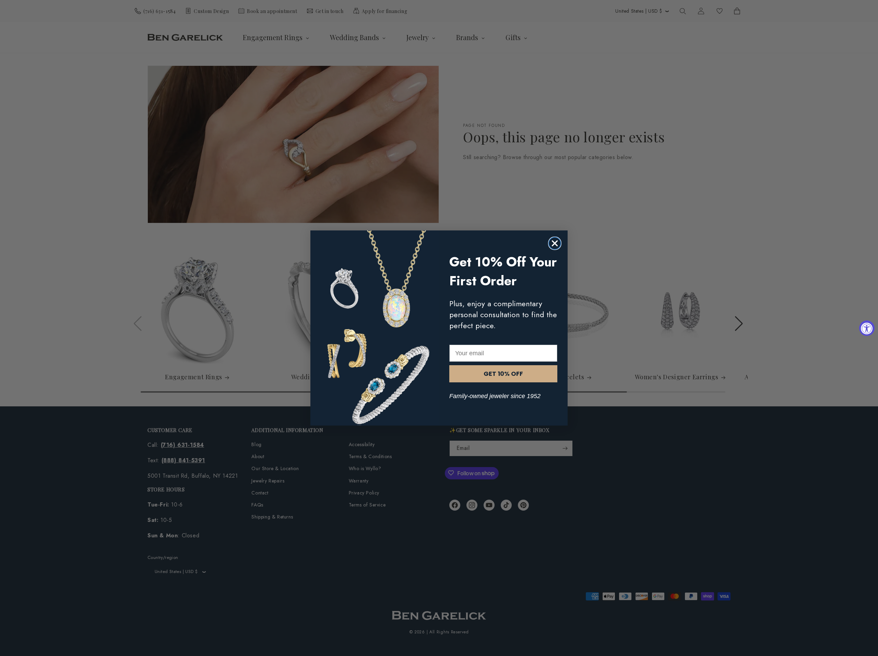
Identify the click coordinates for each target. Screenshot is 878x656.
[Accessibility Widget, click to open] (867, 328)
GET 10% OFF (503, 373)
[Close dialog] (555, 243)
